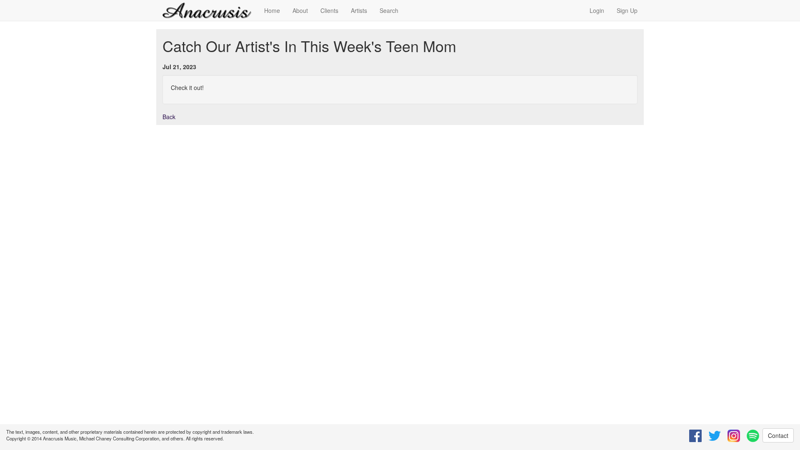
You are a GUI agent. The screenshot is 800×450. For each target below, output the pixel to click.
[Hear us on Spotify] (753, 436)
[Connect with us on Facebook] (695, 436)
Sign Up (627, 10)
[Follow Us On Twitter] (714, 436)
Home (272, 10)
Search (389, 10)
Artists (359, 10)
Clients (329, 10)
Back (168, 116)
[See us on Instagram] (734, 436)
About (300, 10)
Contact (778, 435)
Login (597, 10)
